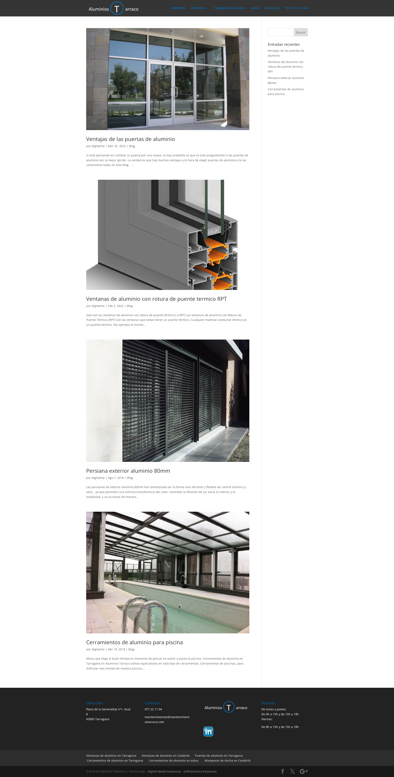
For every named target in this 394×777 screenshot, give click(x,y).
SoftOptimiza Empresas (200, 771)
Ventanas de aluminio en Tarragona (111, 756)
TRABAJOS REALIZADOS (230, 8)
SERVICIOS (197, 8)
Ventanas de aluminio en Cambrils (166, 756)
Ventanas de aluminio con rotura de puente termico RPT (156, 298)
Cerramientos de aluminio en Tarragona (114, 760)
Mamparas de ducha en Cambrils (227, 760)
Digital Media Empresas (164, 771)
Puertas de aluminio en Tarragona (219, 756)
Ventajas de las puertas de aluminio (130, 139)
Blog (132, 146)
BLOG (255, 8)
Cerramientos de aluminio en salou (173, 760)
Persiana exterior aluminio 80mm (128, 470)
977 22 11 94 (153, 709)
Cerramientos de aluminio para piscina (134, 642)
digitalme (98, 146)
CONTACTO (272, 8)
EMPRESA (178, 8)
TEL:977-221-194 (296, 8)
